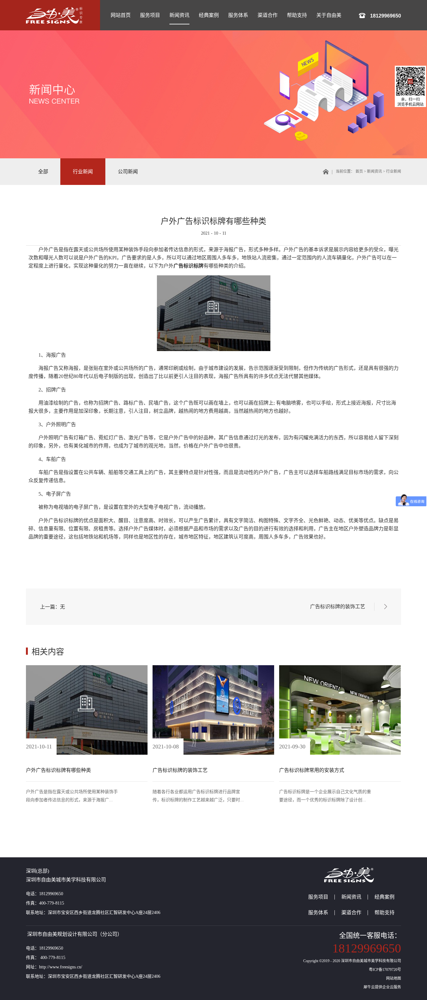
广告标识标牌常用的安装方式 (311, 770)
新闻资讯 (374, 171)
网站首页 (121, 15)
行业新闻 (393, 171)
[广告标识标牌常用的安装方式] (340, 667)
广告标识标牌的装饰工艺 (180, 770)
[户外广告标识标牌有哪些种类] (87, 667)
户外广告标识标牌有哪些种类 (213, 221)
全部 (43, 171)
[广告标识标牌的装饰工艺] (213, 667)
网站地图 (392, 978)
